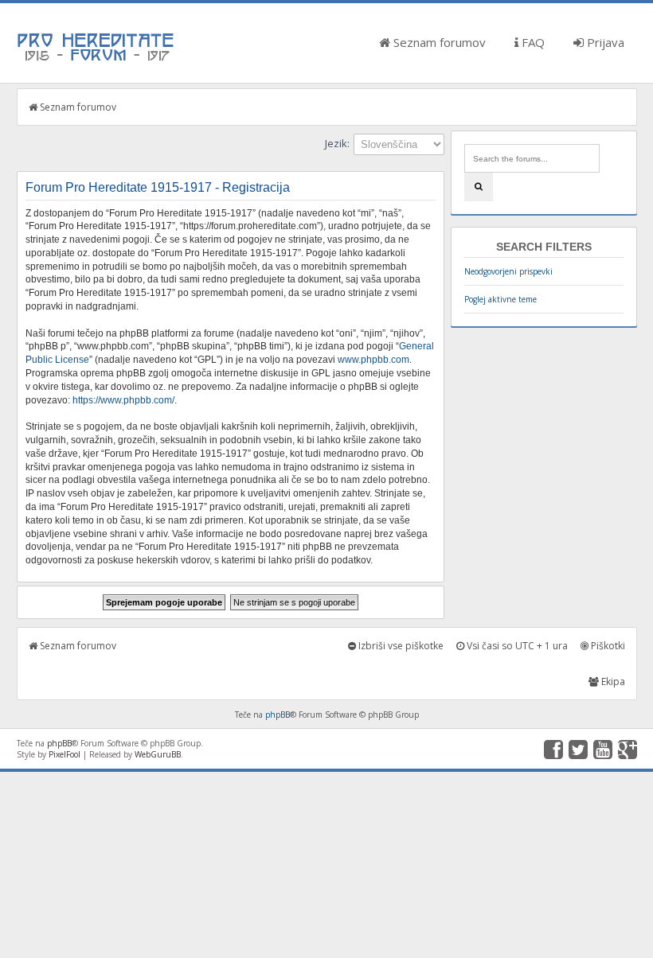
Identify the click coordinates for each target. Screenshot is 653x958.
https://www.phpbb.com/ (123, 400)
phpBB (277, 714)
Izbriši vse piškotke (400, 645)
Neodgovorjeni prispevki (508, 271)
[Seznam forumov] (96, 59)
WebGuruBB (158, 754)
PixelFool (64, 754)
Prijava (604, 42)
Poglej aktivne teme (500, 299)
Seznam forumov (438, 42)
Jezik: (337, 143)
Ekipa (612, 681)
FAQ (531, 42)
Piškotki (606, 645)
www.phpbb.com (373, 359)
